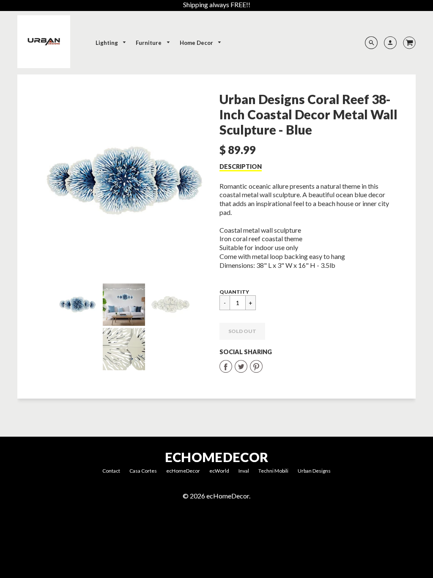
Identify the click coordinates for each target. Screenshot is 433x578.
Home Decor (197, 42)
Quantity (234, 292)
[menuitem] (111, 43)
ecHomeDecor (216, 457)
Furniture (149, 42)
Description (240, 166)
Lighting (107, 42)
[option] (124, 181)
